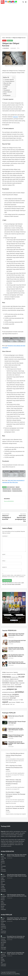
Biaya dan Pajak (7, 83)
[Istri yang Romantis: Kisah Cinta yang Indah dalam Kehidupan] (4, 655)
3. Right (6, 86)
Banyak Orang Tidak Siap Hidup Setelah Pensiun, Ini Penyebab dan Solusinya (17, 855)
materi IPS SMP (18, 684)
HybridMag (17, 973)
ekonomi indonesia (6, 674)
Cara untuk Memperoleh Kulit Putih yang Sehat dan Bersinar (17, 641)
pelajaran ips (12, 689)
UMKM (11, 704)
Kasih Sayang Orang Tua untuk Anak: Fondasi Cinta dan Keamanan (16, 662)
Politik (21, 699)
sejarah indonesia (12, 702)
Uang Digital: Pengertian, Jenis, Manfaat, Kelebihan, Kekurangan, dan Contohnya (17, 918)
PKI (19, 699)
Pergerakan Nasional (14, 696)
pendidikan (19, 692)
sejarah (5, 702)
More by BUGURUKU (9, 501)
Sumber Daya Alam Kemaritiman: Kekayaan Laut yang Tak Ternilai (15, 808)
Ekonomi (4, 40)
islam (3, 679)
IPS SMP (21, 677)
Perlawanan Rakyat (7, 699)
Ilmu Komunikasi (10, 792)
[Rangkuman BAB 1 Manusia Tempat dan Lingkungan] (4, 721)
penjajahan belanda (5, 696)
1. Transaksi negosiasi (9, 79)
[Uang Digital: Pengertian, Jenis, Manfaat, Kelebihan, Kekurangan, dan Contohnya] (3, 918)
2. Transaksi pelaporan (9, 81)
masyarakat (21, 682)
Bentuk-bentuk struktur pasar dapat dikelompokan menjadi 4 (15, 729)
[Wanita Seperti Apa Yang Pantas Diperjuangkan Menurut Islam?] (4, 633)
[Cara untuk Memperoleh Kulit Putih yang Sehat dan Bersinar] (4, 640)
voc (13, 704)
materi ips (12, 684)
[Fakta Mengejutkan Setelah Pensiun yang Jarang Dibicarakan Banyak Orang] (3, 894)
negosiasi (15, 116)
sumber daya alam (6, 704)
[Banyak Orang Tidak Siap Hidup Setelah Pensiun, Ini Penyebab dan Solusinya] (3, 854)
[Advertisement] (14, 19)
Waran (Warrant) (8, 92)
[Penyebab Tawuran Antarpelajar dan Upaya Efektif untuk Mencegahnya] (3, 936)
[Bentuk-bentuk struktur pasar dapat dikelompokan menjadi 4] (4, 728)
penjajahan (15, 694)
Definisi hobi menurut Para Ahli (16, 716)
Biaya (5, 88)
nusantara (18, 686)
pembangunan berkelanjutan (8, 692)
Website (4, 567)
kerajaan (16, 681)
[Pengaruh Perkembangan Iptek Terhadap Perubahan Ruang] (4, 735)
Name (4, 554)
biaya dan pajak (11, 487)
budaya (4, 672)
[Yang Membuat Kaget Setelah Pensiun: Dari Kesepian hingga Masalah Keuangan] (3, 874)
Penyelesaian (7, 84)
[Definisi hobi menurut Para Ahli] (4, 716)
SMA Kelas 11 (8, 37)
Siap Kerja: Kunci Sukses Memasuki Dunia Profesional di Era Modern (14, 767)
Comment (5, 536)
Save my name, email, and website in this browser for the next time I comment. (13, 576)
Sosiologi (22, 702)
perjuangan (13, 698)
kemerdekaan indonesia (8, 681)
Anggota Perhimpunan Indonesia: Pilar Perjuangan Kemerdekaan (15, 794)
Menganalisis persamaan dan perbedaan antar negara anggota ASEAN (16, 743)
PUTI (7, 765)
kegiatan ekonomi (14, 679)
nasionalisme (11, 686)
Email (4, 560)
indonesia (6, 677)
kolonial (20, 681)
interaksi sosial (14, 677)
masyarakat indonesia (6, 684)
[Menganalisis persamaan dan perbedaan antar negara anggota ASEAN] (4, 742)
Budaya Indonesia (9, 672)
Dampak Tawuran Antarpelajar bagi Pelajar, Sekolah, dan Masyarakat (15, 953)
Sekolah (18, 702)
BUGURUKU (6, 48)
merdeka (4, 686)
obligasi (17, 487)
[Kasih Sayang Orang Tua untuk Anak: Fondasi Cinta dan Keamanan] (4, 662)
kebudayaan (7, 679)
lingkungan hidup (14, 682)
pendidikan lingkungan (7, 694)
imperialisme (21, 674)
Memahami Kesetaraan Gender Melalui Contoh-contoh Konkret (16, 648)
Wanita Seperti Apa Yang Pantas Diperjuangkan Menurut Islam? (16, 634)
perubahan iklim (15, 699)
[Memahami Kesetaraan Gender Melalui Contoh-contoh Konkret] (4, 647)
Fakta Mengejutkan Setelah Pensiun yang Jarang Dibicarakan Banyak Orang (16, 895)
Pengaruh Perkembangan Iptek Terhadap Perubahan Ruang (16, 735)
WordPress (9, 973)
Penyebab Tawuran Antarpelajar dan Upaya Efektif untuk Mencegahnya (16, 937)
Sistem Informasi (10, 779)
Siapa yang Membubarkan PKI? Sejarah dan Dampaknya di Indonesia (13, 781)
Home (3, 37)
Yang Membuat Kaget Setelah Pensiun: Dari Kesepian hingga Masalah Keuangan (17, 875)
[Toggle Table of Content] (12, 77)
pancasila (4, 689)
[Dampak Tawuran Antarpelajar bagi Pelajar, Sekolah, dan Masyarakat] (3, 952)
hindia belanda (13, 674)
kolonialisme (5, 683)
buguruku (16, 672)
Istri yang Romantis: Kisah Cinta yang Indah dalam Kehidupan (16, 655)
